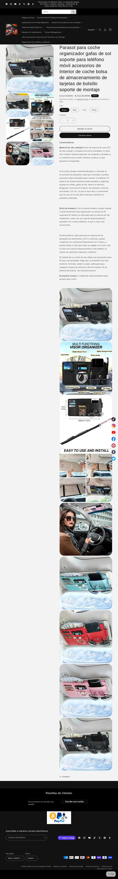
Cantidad (62, 115)
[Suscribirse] (44, 837)
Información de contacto (104, 868)
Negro (64, 110)
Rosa (94, 110)
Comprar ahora (84, 135)
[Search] (73, 12)
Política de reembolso (60, 866)
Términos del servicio (92, 866)
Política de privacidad (76, 866)
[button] (53, 17)
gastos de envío (82, 99)
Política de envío (107, 866)
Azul (86, 110)
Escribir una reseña (74, 802)
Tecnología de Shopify (44, 866)
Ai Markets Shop (31, 866)
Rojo (75, 110)
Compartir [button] (66, 777)
